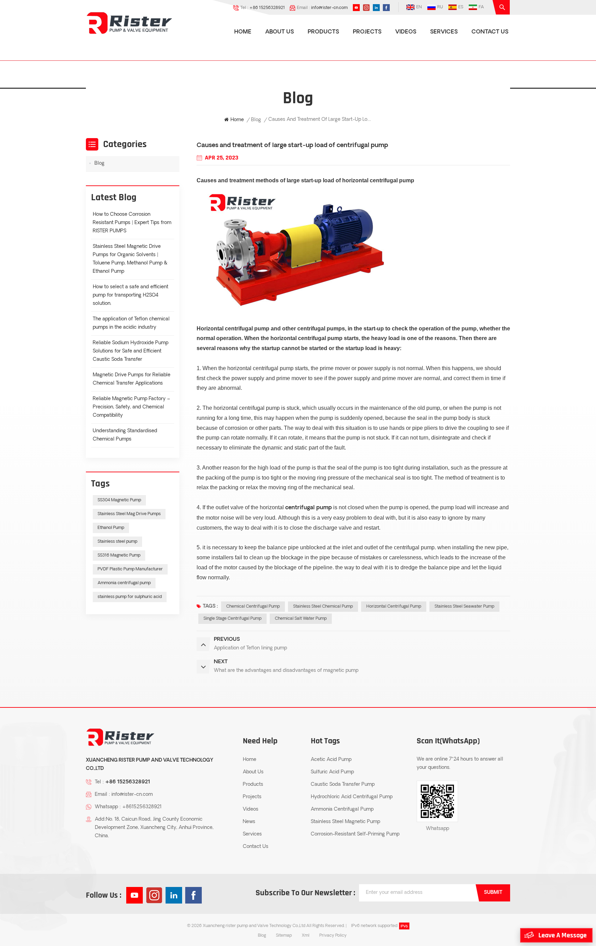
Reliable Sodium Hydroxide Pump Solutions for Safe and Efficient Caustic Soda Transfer (130, 351)
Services (444, 32)
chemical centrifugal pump (253, 607)
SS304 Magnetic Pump (119, 500)
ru (440, 7)
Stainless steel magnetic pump (345, 821)
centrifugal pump (247, 328)
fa (481, 7)
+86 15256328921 (267, 8)
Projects (367, 32)
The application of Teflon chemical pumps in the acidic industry (131, 323)
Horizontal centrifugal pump (393, 607)
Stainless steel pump (117, 542)
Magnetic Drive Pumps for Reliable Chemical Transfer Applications (131, 379)
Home (242, 32)
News (249, 821)
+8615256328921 (141, 807)
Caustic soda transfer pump (343, 784)
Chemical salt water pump (301, 619)
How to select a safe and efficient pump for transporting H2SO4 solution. (130, 295)
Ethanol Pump (111, 528)
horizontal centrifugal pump (378, 180)
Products (323, 32)
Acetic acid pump (331, 759)
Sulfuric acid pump (332, 772)
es (460, 7)
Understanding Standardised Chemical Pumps (125, 435)
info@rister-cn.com (329, 8)
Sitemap (284, 936)
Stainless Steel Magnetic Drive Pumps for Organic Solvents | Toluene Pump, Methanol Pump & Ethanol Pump (130, 259)
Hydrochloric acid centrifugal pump (352, 797)
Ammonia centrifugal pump (124, 583)
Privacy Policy (333, 936)
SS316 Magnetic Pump (119, 555)
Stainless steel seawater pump (464, 607)
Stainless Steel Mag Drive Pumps (129, 514)
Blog (256, 120)
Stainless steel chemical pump (323, 607)
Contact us (489, 32)
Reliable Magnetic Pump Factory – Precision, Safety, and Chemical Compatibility (131, 407)
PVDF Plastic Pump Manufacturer (130, 569)
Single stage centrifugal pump (232, 619)
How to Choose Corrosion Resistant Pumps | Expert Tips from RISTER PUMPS (132, 223)
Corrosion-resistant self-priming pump (355, 834)
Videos (405, 32)
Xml (305, 936)
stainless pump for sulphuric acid (130, 597)
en (419, 7)
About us (279, 32)
